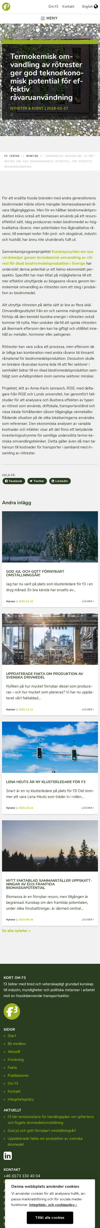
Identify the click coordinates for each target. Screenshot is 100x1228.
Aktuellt (14, 1051)
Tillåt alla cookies (50, 1217)
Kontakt (68, 6)
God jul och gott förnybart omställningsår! (42, 1130)
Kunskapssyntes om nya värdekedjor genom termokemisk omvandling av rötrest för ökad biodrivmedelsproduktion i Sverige (47, 257)
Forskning (16, 1059)
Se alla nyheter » (16, 930)
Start (12, 1035)
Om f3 (53, 6)
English (87, 6)
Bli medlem (17, 1043)
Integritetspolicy (21, 1099)
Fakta (12, 1067)
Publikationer (18, 1075)
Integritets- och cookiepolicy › (53, 1204)
